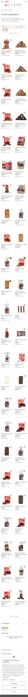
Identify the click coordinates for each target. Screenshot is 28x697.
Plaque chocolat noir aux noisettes (6, 458)
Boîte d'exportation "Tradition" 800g (19, 196)
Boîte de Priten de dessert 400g (19, 172)
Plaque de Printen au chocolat (20, 506)
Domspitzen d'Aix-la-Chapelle (6, 99)
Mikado (17, 315)
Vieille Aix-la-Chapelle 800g (20, 148)
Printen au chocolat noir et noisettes (7, 434)
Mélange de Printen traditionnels (20, 577)
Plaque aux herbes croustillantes (5, 220)
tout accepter (14, 683)
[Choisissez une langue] (6, 5)
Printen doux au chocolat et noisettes (20, 458)
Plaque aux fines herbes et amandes (21, 245)
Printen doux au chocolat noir (5, 529)
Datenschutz (12, 679)
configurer (14, 687)
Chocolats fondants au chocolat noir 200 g (20, 602)
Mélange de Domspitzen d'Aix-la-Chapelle (7, 196)
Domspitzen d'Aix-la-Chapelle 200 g (20, 75)
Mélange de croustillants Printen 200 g (6, 340)
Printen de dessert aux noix (6, 316)
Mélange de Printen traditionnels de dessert (21, 553)
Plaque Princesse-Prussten (5, 387)
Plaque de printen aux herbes (6, 291)
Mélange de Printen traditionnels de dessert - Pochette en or (7, 553)
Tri (10, 27)
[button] (27, 1)
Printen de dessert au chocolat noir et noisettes (6, 410)
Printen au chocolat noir (21, 481)
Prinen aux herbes (5, 268)
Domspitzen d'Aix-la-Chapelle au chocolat (20, 124)
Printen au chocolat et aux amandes (20, 387)
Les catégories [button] (5, 623)
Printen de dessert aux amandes (20, 220)
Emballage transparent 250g (20, 340)
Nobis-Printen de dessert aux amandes (20, 291)
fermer (14, 691)
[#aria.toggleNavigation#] (2, 1)
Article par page (19, 27)
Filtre (4, 27)
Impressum (5, 679)
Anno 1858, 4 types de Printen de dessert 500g (7, 172)
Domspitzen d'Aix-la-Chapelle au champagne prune (21, 51)
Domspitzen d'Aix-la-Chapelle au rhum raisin (21, 99)
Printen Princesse (5, 363)
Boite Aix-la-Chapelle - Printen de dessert (6, 51)
